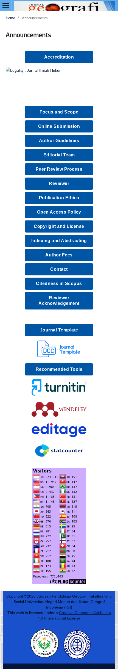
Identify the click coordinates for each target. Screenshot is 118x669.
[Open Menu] (5, 5)
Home (10, 18)
